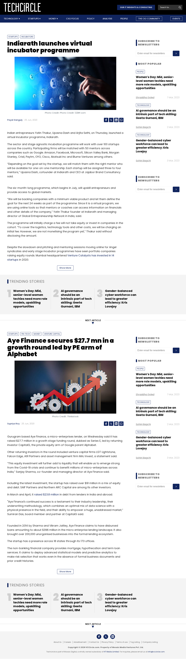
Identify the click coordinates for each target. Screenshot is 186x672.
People (124, 18)
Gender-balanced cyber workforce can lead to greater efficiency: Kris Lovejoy (153, 145)
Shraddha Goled (145, 97)
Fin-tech (26, 334)
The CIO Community (149, 18)
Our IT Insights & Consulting (136, 7)
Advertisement (80, 642)
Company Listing (150, 642)
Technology (11, 18)
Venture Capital (52, 334)
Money (53, 18)
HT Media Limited (111, 651)
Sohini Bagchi (143, 127)
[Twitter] (111, 120)
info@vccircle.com (156, 651)
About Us (57, 642)
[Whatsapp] (121, 120)
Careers (67, 642)
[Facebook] (106, 120)
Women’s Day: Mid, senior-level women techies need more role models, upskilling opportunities (156, 82)
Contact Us (94, 642)
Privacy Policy (108, 642)
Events (176, 18)
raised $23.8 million (46, 494)
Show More (65, 267)
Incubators (27, 36)
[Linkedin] (116, 120)
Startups (33, 18)
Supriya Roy (13, 423)
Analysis (107, 18)
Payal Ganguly (15, 119)
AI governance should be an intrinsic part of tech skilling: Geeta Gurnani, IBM (156, 114)
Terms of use (122, 642)
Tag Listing (135, 642)
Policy (90, 18)
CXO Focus (72, 18)
